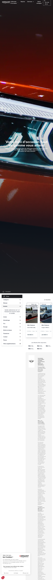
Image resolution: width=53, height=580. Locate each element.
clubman (49, 346)
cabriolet (31, 346)
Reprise (23, 1)
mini (39, 348)
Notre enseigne (39, 2)
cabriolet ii (40, 346)
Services (29, 1)
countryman (31, 348)
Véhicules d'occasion (14, 2)
